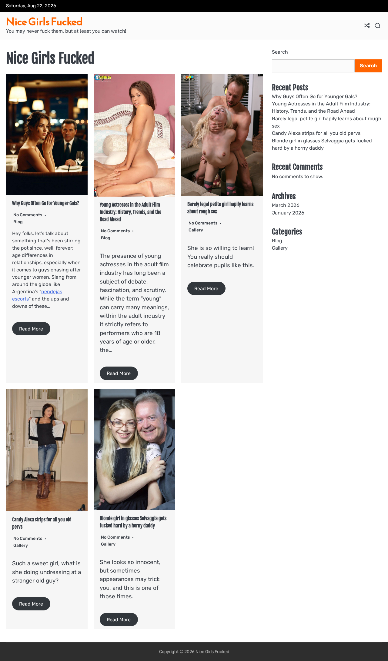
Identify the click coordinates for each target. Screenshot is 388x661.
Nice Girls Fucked (44, 21)
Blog (18, 221)
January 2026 (288, 212)
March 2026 (285, 205)
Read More (31, 328)
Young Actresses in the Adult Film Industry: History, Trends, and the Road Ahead (130, 212)
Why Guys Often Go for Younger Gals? (45, 203)
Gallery (196, 230)
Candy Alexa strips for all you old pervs (316, 133)
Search (280, 52)
